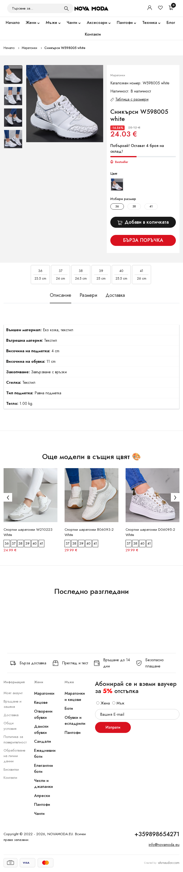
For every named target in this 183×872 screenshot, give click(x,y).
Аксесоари (97, 22)
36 (117, 206)
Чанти (72, 22)
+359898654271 (156, 834)
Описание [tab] (60, 295)
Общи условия (10, 725)
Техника (149, 22)
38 (134, 206)
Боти (69, 708)
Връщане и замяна (12, 704)
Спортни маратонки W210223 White (28, 532)
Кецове (41, 702)
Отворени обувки (43, 714)
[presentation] (8, 497)
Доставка (11, 715)
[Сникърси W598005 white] (64, 103)
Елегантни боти (43, 769)
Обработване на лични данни (14, 756)
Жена (104, 703)
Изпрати (113, 727)
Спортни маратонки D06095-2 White (150, 532)
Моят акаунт (13, 693)
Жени (31, 22)
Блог (171, 22)
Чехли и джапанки (43, 784)
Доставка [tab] (115, 295)
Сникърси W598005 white (64, 47)
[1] (66, 8)
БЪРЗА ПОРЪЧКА (143, 240)
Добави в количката (147, 222)
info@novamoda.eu (164, 844)
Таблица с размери (131, 99)
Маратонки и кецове (75, 696)
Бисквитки (11, 769)
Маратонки (29, 47)
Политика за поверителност (15, 739)
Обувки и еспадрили (75, 720)
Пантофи (125, 22)
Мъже (51, 22)
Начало (13, 22)
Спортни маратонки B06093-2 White (89, 532)
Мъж (119, 703)
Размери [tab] (88, 295)
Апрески (42, 795)
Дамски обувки (41, 729)
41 (151, 206)
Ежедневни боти (45, 753)
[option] (13, 76)
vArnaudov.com (168, 862)
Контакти (93, 34)
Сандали (42, 741)
